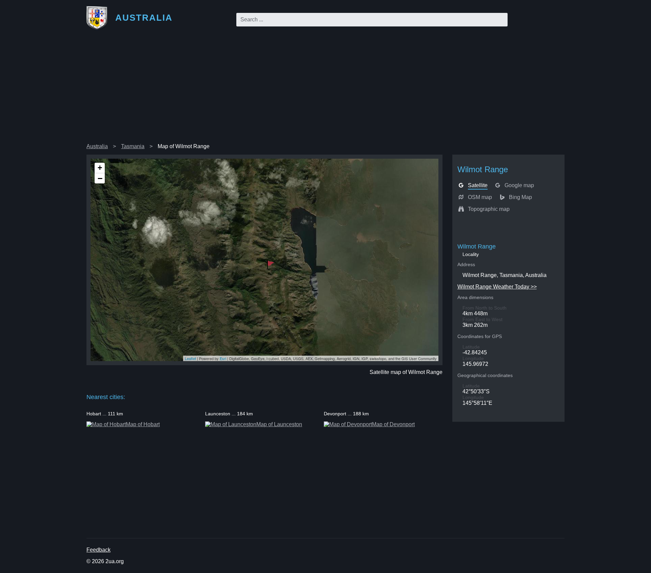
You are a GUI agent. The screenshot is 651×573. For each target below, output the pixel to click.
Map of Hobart (143, 424)
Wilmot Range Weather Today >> (497, 287)
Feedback (98, 550)
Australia (97, 146)
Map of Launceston (279, 424)
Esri (223, 358)
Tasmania (132, 146)
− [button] (100, 178)
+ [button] (100, 167)
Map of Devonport (393, 424)
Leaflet (190, 358)
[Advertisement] (325, 89)
